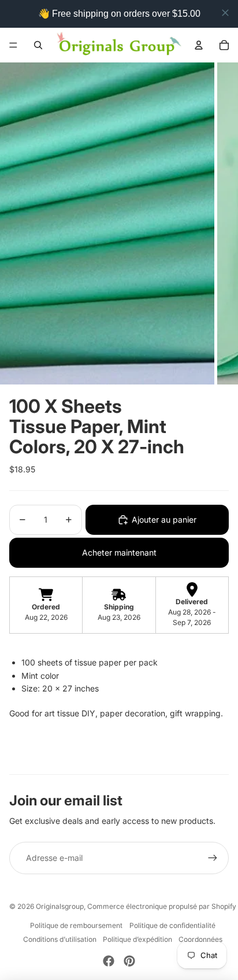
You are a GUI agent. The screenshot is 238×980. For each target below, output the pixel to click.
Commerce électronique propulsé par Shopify (161, 906)
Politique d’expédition (137, 939)
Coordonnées (200, 939)
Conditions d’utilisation (59, 939)
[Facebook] (109, 961)
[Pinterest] (129, 961)
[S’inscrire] (213, 858)
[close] (225, 12)
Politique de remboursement (76, 925)
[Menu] (13, 45)
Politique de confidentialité (172, 925)
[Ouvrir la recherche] (38, 45)
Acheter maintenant (119, 552)
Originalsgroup (60, 906)
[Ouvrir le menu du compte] (198, 45)
